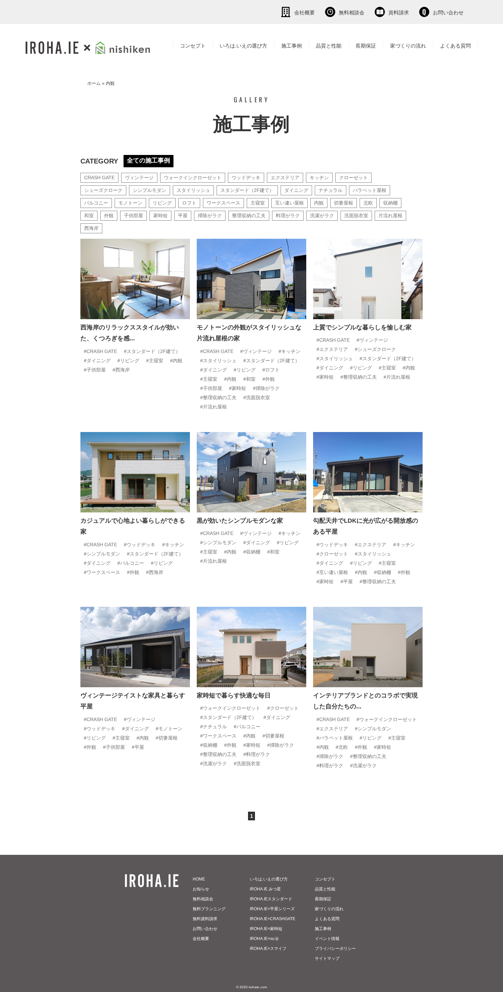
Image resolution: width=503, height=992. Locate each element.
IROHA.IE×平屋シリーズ (272, 908)
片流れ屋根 (390, 215)
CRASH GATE (99, 177)
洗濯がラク (322, 215)
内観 (319, 203)
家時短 (160, 215)
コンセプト (193, 46)
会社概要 (304, 12)
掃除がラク (210, 215)
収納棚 (390, 203)
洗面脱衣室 (356, 215)
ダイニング (296, 190)
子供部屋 (133, 215)
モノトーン (130, 203)
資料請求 (398, 12)
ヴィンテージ (139, 177)
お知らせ (201, 889)
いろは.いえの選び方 (243, 46)
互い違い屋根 (289, 203)
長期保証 (366, 46)
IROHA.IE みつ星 (265, 889)
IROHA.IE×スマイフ (268, 948)
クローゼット (353, 177)
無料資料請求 (205, 918)
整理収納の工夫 (249, 215)
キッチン (319, 177)
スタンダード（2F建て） (247, 190)
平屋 (183, 215)
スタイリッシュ (193, 190)
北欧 (368, 203)
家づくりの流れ (408, 46)
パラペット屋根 (369, 190)
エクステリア (285, 177)
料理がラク (288, 215)
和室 (89, 215)
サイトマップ (327, 958)
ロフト (189, 203)
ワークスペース (223, 203)
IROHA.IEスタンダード (271, 899)
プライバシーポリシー (335, 948)
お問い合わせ (448, 12)
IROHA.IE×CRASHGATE (272, 918)
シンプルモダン (149, 190)
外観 (109, 215)
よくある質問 (455, 46)
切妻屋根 (343, 203)
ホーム (94, 83)
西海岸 (91, 228)
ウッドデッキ (246, 177)
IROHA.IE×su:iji (264, 938)
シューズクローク (103, 190)
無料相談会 (351, 12)
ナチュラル (331, 190)
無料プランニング (209, 908)
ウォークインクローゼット (192, 177)
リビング (162, 203)
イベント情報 (327, 938)
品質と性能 (328, 46)
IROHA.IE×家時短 (266, 928)
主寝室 (257, 203)
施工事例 (291, 46)
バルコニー (96, 203)
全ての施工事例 (148, 160)
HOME (199, 879)
